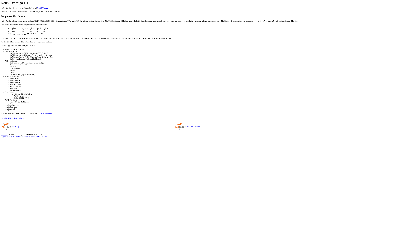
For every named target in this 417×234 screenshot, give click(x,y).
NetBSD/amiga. (42, 8)
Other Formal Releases (193, 127)
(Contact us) (4, 135)
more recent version (45, 113)
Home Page (16, 127)
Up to (12, 118)
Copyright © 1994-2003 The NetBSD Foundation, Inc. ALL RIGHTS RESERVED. (24, 136)
